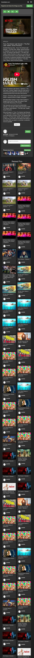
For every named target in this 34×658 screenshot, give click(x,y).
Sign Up (29, 6)
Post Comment (25, 145)
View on (17, 124)
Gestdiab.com (5, 2)
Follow (28, 131)
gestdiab (8, 176)
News (12, 150)
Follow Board (27, 150)
